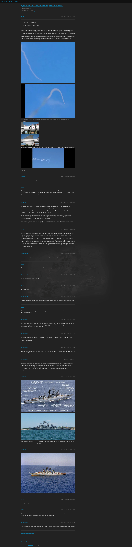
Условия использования (53, 541)
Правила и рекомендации (39, 541)
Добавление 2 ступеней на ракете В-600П (42, 5)
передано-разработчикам (32, 11)
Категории (29, 541)
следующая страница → (27, 533)
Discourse (30, 545)
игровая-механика (43, 11)
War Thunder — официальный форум (10, 1)
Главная (23, 541)
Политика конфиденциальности (68, 541)
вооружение (24, 11)
